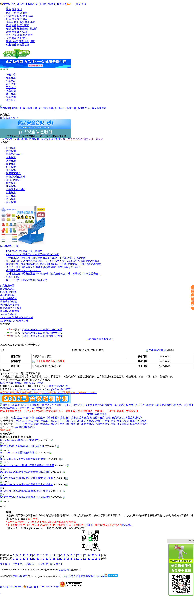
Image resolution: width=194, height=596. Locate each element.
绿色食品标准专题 (9, 311)
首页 (78, 4)
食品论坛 (11, 90)
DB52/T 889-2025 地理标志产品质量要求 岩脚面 (25, 471)
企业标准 (11, 192)
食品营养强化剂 (133, 417)
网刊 (19, 9)
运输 (108, 417)
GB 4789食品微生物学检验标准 (16, 317)
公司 (15, 41)
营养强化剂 (72, 417)
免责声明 (33, 518)
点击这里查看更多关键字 (100, 339)
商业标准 (11, 164)
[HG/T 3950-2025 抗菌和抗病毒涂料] (50, 452)
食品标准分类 (30, 108)
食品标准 (11, 78)
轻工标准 (11, 167)
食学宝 (9, 22)
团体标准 (11, 93)
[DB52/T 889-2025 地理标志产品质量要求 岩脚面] (64, 471)
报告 (24, 12)
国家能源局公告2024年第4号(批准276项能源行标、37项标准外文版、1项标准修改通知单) (53, 264)
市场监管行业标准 (15, 176)
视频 (14, 35)
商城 (30, 16)
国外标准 (16, 108)
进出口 (26, 28)
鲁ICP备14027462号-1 (11, 586)
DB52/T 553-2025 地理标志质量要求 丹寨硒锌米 (25, 497)
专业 (19, 19)
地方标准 (11, 183)
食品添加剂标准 (8, 292)
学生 (27, 22)
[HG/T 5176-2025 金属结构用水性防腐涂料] (58, 446)
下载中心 (11, 74)
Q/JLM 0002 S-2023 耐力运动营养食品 (83, 139)
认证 (24, 32)
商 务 (9, 41)
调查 (19, 38)
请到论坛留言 (20, 576)
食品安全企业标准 (51, 139)
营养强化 (60, 417)
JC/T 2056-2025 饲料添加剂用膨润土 (19, 440)
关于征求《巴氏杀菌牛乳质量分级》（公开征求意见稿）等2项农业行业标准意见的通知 (52, 261)
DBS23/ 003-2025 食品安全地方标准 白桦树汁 (24, 459)
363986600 (98, 576)
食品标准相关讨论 (9, 245)
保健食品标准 (7, 289)
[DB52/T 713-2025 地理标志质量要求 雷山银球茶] (64, 491)
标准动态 (60, 108)
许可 (19, 32)
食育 (30, 35)
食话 (24, 35)
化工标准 (11, 170)
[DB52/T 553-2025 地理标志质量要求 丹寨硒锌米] (64, 497)
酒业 (14, 44)
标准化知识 (84, 108)
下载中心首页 (7, 139)
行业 (8, 44)
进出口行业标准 (14, 154)
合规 (8, 28)
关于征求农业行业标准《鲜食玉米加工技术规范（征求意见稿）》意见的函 (46, 257)
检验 (14, 16)
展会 (14, 38)
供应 (21, 41)
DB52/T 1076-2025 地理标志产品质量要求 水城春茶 (27, 465)
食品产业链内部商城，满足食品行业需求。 (23, 383)
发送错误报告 (155, 350)
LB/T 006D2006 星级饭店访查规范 (24, 251)
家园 (26, 25)
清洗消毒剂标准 (8, 301)
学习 (32, 22)
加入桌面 (22, 4)
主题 (14, 25)
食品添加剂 (118, 417)
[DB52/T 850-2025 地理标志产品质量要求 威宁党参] (66, 478)
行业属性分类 (46, 108)
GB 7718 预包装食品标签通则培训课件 (26, 280)
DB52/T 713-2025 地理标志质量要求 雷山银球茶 (25, 491)
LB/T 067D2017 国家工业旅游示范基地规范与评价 (32, 254)
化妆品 (51, 4)
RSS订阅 (61, 4)
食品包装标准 (7, 295)
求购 (26, 41)
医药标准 (11, 199)
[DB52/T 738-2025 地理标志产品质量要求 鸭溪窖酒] (66, 484)
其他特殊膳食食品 (25, 427)
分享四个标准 (13, 277)
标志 (25, 417)
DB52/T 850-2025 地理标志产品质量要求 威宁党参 (26, 478)
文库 (24, 38)
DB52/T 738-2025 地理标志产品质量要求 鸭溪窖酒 (26, 484)
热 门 (20, 25)
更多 (27, 44)
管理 (24, 16)
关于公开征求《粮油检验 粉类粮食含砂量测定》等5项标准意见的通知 (43, 267)
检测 (8, 16)
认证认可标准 (13, 173)
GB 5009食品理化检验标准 (14, 320)
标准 (19, 28)
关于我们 (5, 564)
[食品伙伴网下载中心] (16, 57)
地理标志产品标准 (9, 304)
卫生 (19, 417)
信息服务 (11, 100)
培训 (16, 22)
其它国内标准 (13, 180)
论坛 (8, 25)
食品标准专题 (99, 108)
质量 (8, 32)
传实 (14, 19)
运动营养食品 (97, 417)
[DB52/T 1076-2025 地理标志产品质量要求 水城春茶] (68, 465)
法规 (14, 28)
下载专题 (11, 87)
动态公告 (11, 84)
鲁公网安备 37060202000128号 (42, 586)
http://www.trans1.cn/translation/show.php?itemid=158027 (42, 389)
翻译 (8, 19)
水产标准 (11, 160)
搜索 (2, 117)
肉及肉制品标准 (8, 298)
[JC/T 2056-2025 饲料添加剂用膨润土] (52, 440)
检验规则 (40, 417)
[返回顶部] (0, 592)
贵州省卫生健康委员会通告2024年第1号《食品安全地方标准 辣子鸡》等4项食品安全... (53, 273)
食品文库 (11, 97)
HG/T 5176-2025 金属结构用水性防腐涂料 (22, 446)
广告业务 (17, 564)
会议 (21, 22)
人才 (8, 38)
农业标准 (11, 157)
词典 (24, 19)
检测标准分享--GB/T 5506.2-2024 (23, 270)
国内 (8, 9)
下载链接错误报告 (97, 414)
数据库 (34, 28)
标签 (31, 417)
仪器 (19, 16)
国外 (14, 9)
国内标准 (5, 108)
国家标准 (11, 151)
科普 (8, 35)
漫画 (19, 35)
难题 (19, 12)
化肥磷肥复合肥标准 (11, 308)
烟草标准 (11, 202)
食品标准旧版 (45, 564)
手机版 (43, 4)
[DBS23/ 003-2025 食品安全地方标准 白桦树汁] (61, 459)
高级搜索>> (11, 117)
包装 (13, 417)
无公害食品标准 (8, 314)
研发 (8, 12)
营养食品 (84, 417)
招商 (32, 41)
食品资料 (11, 81)
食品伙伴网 (9, 4)
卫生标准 (11, 195)
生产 (14, 12)
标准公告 (71, 108)
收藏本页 (33, 4)
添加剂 (50, 417)
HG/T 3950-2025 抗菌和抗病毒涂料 (18, 452)
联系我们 (30, 564)
